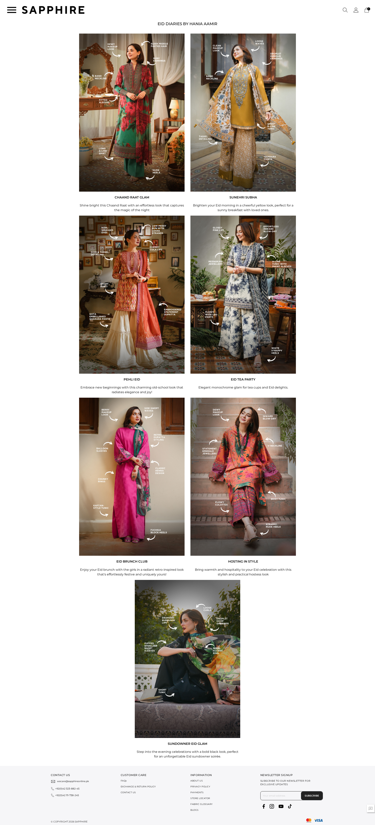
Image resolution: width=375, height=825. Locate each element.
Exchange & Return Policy (138, 786)
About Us (196, 780)
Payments (197, 792)
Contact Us (128, 792)
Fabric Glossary (201, 804)
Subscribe (312, 795)
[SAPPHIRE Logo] (53, 10)
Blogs (194, 810)
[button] (345, 9)
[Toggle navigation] (12, 10)
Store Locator (200, 798)
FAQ (124, 780)
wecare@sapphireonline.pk (73, 781)
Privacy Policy (200, 786)
